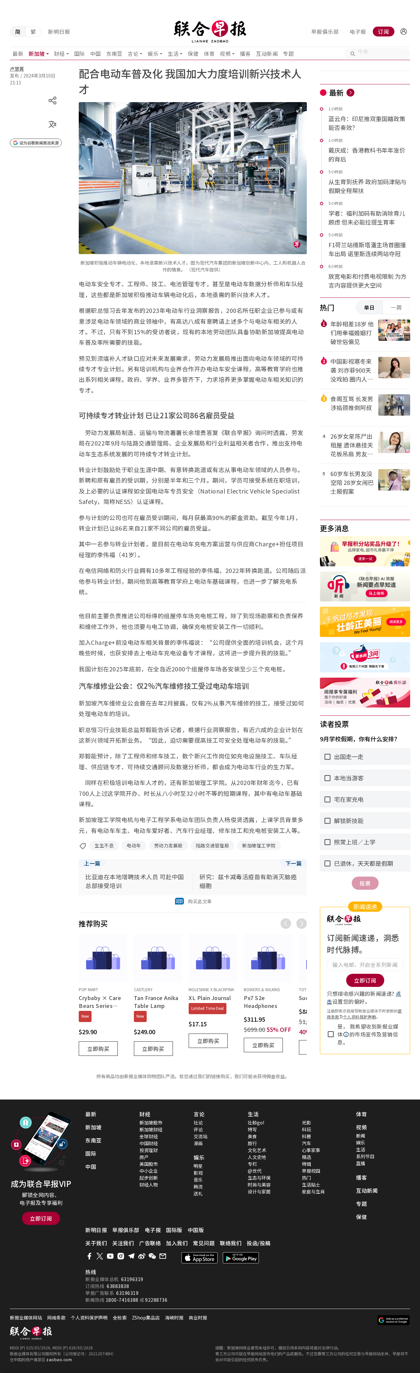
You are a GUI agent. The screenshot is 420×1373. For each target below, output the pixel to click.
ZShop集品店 (146, 1317)
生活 (173, 53)
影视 (198, 1172)
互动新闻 (267, 53)
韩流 (198, 1186)
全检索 (120, 1317)
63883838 (118, 1286)
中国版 (196, 1230)
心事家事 (311, 1150)
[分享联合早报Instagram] (121, 1256)
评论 (198, 1129)
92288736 (156, 1300)
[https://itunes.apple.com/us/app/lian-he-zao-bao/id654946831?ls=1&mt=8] (199, 1257)
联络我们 (231, 1243)
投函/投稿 (259, 1243)
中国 (95, 53)
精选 (306, 1157)
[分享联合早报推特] (100, 1256)
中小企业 (148, 1170)
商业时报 (198, 1317)
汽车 (306, 1143)
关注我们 (123, 1243)
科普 (306, 1136)
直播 (360, 1163)
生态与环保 (259, 1177)
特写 (252, 1129)
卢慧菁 (17, 68)
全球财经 (148, 1136)
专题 (288, 53)
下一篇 (293, 863)
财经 (59, 53)
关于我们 (96, 1243)
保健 (193, 53)
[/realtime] (350, 93)
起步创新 (148, 1177)
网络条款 (56, 1317)
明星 (198, 1166)
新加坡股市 (150, 1122)
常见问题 (204, 1243)
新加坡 (37, 53)
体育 (209, 53)
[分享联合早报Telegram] (131, 1256)
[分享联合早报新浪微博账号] (142, 1256)
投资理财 (148, 1150)
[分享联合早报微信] (152, 1256)
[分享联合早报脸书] (89, 1256)
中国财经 (148, 1143)
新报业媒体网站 (26, 1317)
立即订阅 (41, 1218)
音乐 (198, 1179)
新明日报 (59, 31)
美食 (252, 1136)
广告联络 (150, 1243)
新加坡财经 (150, 1129)
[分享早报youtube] (110, 1256)
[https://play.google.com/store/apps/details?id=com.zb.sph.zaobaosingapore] (241, 1257)
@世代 (255, 1170)
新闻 (360, 1135)
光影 (306, 1122)
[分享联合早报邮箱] (163, 1256)
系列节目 (365, 1156)
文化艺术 (257, 1150)
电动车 (134, 845)
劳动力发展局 (168, 845)
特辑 (306, 1164)
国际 (79, 53)
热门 (306, 1177)
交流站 (200, 1136)
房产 (144, 1157)
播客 (245, 53)
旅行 (252, 1143)
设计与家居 (259, 1191)
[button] (403, 31)
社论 (198, 1122)
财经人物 (148, 1184)
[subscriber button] (404, 31)
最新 (17, 53)
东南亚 (114, 53)
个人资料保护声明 (359, 1016)
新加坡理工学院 (259, 845)
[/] (210, 31)
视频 (225, 53)
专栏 (252, 1164)
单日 (369, 307)
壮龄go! (256, 1122)
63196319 (132, 1279)
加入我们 (177, 1243)
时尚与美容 (259, 1184)
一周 (396, 307)
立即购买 (98, 1049)
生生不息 (104, 845)
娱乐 (153, 53)
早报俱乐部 (325, 31)
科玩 (306, 1129)
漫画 (198, 1143)
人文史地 (257, 1157)
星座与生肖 (313, 1191)
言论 (133, 53)
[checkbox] (331, 1034)
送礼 (198, 1193)
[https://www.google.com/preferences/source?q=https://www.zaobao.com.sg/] (393, 1320)
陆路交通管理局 (212, 845)
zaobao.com (59, 1359)
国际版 (174, 1230)
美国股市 (148, 1164)
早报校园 (311, 1170)
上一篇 (92, 863)
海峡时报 (174, 1317)
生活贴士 (311, 1184)
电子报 (357, 31)
